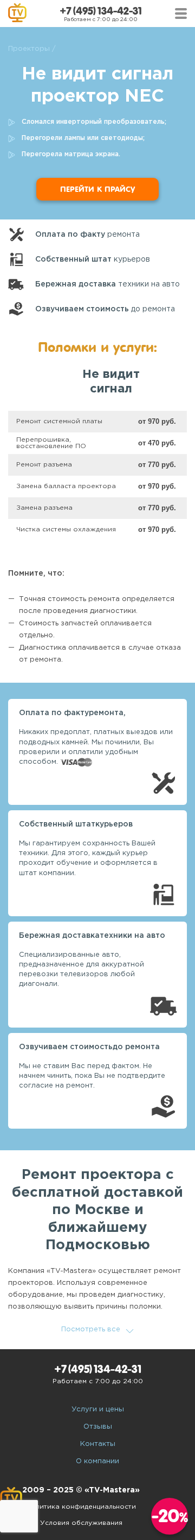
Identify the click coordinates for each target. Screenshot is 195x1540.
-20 (170, 1515)
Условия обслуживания (81, 1523)
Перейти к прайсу (97, 189)
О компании (97, 1461)
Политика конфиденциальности (81, 1507)
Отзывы (97, 1427)
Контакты (97, 1444)
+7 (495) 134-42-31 (101, 11)
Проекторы (29, 49)
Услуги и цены (98, 1409)
